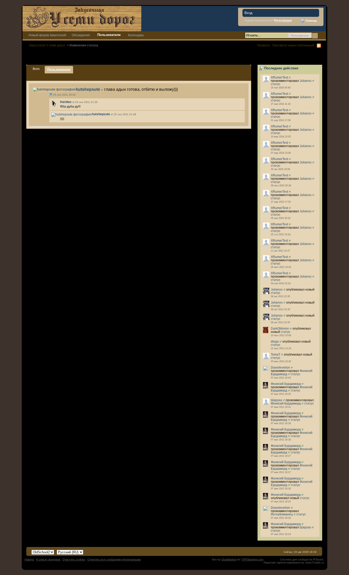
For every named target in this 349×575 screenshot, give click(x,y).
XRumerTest (279, 77)
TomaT (275, 354)
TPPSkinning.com (252, 559)
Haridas (66, 102)
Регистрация (283, 20)
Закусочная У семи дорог (47, 45)
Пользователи (109, 35)
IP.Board (318, 559)
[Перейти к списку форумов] (81, 18)
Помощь (311, 20)
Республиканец (282, 514)
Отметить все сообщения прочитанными (114, 559)
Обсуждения (81, 35)
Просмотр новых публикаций (293, 45)
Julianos (305, 80)
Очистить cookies (73, 559)
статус (275, 84)
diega (275, 341)
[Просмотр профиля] (290, 77)
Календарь (136, 35)
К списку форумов (48, 559)
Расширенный (321, 35)
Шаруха (276, 400)
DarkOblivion (280, 328)
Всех (36, 68)
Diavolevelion (280, 367)
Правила (263, 45)
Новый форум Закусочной (47, 35)
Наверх (29, 559)
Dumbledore (229, 559)
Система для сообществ (296, 559)
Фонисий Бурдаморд (286, 383)
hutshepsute (88, 89)
